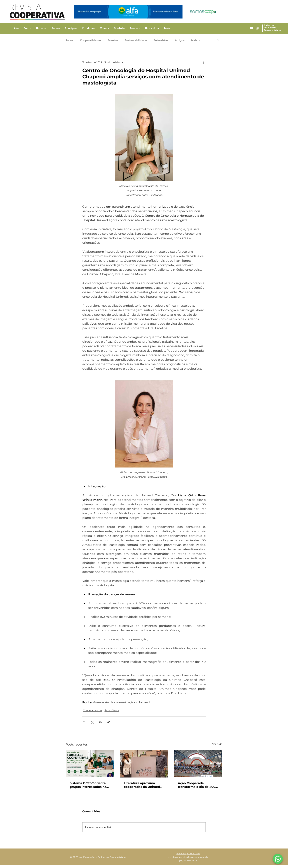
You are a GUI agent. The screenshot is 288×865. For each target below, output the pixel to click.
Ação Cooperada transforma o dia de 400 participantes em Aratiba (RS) (197, 785)
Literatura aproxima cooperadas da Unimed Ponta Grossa (142, 785)
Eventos (113, 40)
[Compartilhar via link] (108, 722)
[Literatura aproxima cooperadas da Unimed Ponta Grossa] (144, 764)
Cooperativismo (90, 40)
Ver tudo (217, 744)
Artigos (179, 40)
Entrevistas (161, 40)
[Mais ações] (204, 62)
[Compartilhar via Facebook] (84, 722)
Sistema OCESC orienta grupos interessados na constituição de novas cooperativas (88, 785)
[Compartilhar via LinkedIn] (100, 722)
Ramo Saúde (111, 710)
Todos (69, 40)
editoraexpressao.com (188, 853)
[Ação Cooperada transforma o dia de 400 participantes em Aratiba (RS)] (198, 763)
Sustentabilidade (136, 40)
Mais (194, 40)
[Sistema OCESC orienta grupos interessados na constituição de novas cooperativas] (90, 763)
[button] (218, 40)
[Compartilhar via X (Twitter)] (92, 722)
